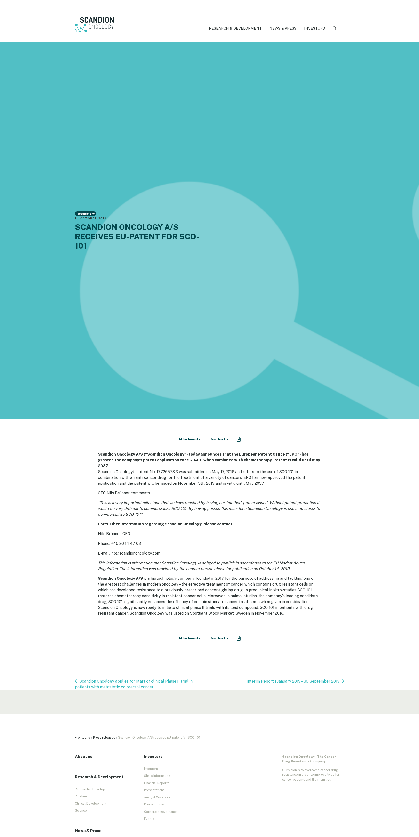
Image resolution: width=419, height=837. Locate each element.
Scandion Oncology (94, 25)
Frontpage (82, 737)
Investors (314, 28)
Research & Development (235, 28)
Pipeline (81, 796)
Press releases (104, 737)
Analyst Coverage (157, 797)
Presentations (154, 790)
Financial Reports (156, 783)
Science (81, 810)
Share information (157, 776)
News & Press (282, 28)
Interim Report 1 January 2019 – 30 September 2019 (293, 681)
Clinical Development (90, 803)
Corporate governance (160, 811)
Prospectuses (154, 804)
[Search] (334, 28)
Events (149, 819)
